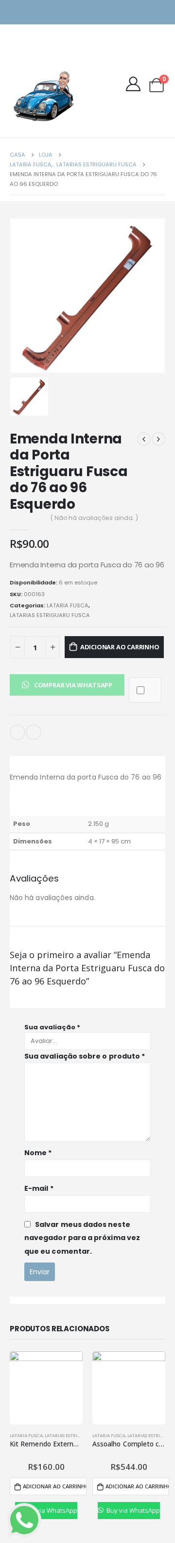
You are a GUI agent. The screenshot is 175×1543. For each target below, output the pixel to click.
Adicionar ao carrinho (119, 646)
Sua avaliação (52, 1027)
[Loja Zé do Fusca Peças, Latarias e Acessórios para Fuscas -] (44, 96)
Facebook (33, 732)
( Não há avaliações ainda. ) (94, 518)
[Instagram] (142, 12)
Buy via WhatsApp (49, 1510)
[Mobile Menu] (17, 57)
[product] (46, 1387)
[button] (67, 684)
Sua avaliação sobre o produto (84, 1056)
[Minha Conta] (133, 84)
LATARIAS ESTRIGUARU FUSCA (50, 615)
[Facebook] (159, 12)
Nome (38, 1153)
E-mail (17, 732)
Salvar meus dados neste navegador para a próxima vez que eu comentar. (82, 1238)
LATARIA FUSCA (67, 605)
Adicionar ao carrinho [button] (54, 1486)
